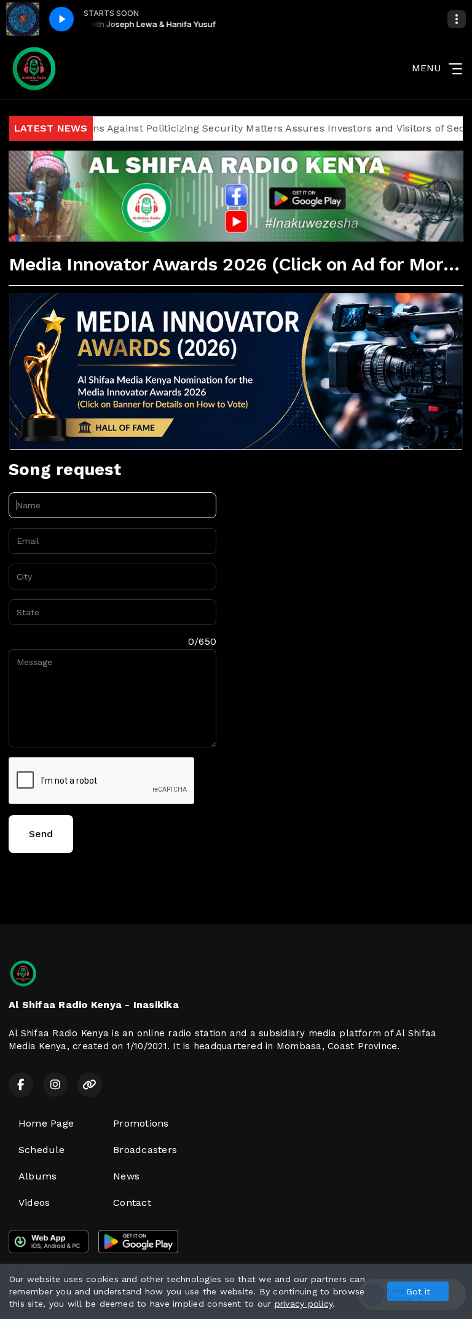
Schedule (41, 1150)
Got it (418, 1291)
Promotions (140, 1123)
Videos (34, 1202)
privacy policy (303, 1304)
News (126, 1176)
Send (41, 834)
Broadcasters (145, 1150)
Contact (132, 1202)
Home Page (46, 1123)
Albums (37, 1176)
